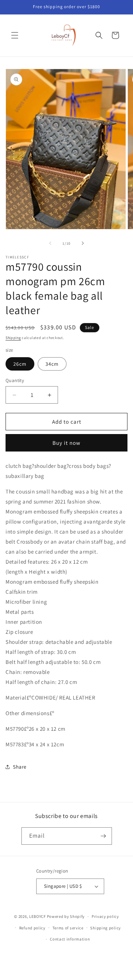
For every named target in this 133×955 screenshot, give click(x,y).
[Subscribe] (103, 836)
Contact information (70, 939)
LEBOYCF (37, 916)
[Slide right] (83, 243)
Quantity (15, 380)
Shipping (13, 337)
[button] (15, 35)
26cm (20, 364)
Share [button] (20, 766)
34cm (52, 364)
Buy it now (66, 442)
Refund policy (32, 927)
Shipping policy (105, 927)
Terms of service (67, 927)
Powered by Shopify (66, 916)
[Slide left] (50, 243)
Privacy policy (105, 916)
